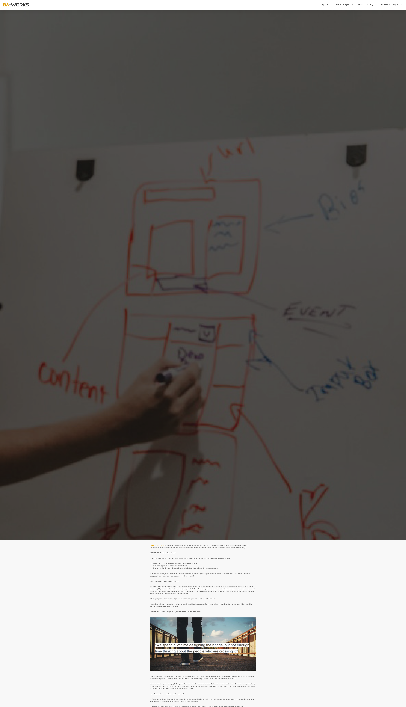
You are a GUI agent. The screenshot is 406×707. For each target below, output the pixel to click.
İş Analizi (203, 303)
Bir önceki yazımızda (157, 545)
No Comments (215, 316)
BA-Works (188, 316)
